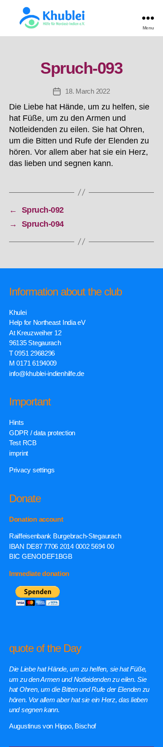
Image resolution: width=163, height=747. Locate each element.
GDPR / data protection (42, 433)
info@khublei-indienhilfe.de (46, 373)
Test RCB (23, 443)
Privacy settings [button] (32, 470)
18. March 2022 (87, 91)
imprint (18, 453)
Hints (16, 422)
